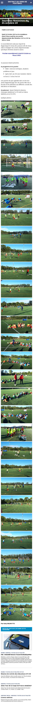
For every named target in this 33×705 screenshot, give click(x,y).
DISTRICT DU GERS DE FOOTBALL (17, 2)
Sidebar (31, 2)
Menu (3, 2)
